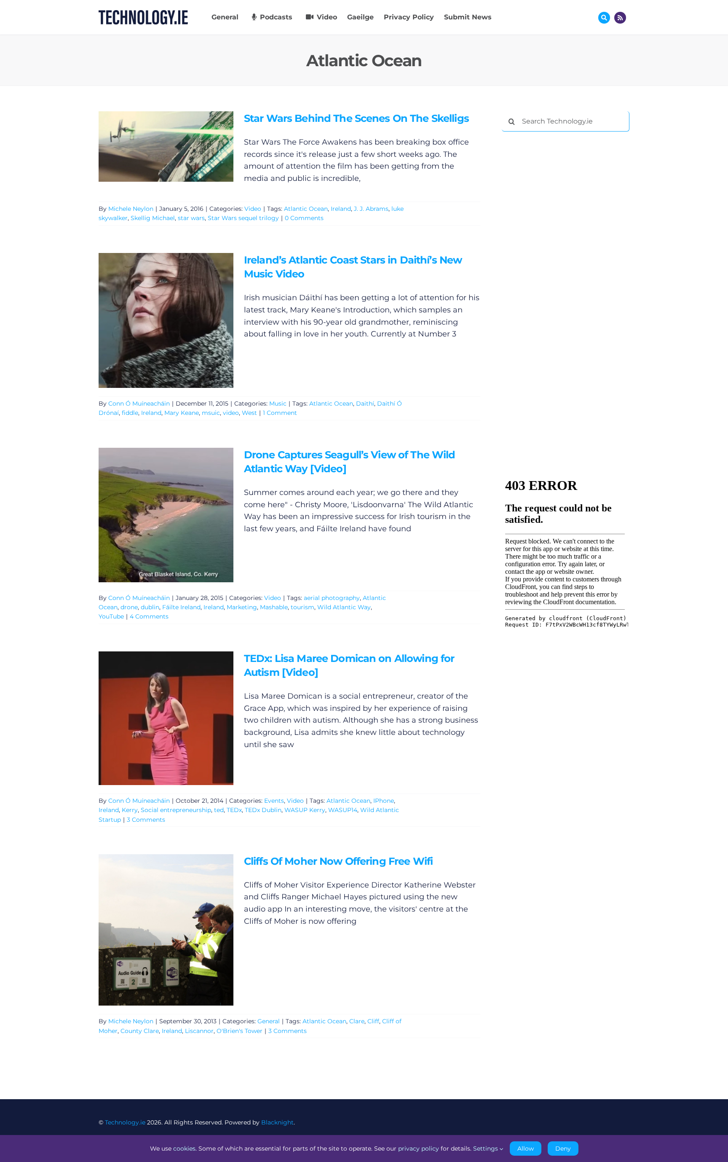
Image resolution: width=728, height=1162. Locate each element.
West (249, 413)
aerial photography (332, 598)
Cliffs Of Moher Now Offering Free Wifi (154, 930)
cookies (184, 1148)
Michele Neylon (130, 208)
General (268, 1021)
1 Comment (280, 413)
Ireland (341, 208)
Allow (525, 1148)
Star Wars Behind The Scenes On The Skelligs (154, 146)
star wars (191, 218)
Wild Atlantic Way (344, 607)
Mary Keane (181, 413)
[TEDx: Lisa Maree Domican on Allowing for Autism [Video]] (166, 718)
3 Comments (146, 819)
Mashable (274, 607)
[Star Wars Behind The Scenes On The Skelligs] (166, 146)
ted (219, 810)
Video (252, 208)
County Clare (139, 1031)
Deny (563, 1148)
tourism (302, 607)
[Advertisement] (565, 266)
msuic (211, 413)
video (231, 413)
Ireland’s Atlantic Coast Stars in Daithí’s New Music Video (154, 320)
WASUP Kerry (304, 810)
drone (129, 607)
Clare (356, 1021)
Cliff (373, 1021)
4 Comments (149, 616)
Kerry (130, 810)
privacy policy (418, 1148)
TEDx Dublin (263, 810)
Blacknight (277, 1122)
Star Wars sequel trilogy (243, 218)
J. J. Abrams (371, 208)
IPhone (383, 800)
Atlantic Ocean (306, 208)
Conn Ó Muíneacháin (139, 403)
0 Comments (304, 218)
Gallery (178, 146)
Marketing (242, 607)
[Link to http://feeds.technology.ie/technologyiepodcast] (620, 18)
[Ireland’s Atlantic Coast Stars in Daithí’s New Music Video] (166, 320)
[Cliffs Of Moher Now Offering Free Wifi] (166, 930)
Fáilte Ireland (181, 607)
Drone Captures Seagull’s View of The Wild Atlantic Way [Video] (154, 515)
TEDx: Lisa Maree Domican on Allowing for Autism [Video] (154, 718)
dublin (150, 607)
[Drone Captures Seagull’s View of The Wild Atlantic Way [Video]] (166, 515)
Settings (486, 1148)
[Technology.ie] (143, 14)
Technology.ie (125, 1122)
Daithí (365, 403)
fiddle (130, 413)
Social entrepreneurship (176, 810)
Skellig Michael (153, 218)
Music (277, 403)
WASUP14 (342, 810)
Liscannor (199, 1031)
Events (274, 800)
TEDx (234, 810)
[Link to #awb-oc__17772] (604, 18)
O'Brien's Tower (239, 1031)
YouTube (111, 616)
